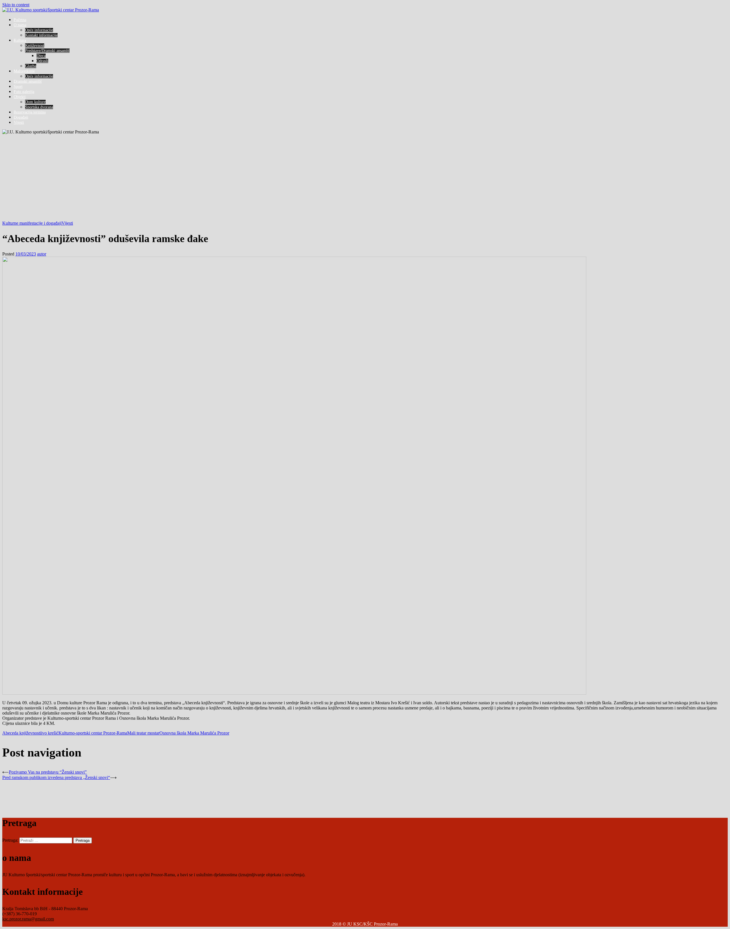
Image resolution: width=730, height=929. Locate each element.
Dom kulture (35, 102)
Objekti (20, 97)
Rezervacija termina (30, 112)
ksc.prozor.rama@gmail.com (28, 918)
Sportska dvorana (39, 107)
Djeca (41, 56)
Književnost (34, 45)
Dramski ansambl (28, 81)
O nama (20, 25)
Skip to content (15, 4)
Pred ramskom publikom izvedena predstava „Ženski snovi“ (56, 777)
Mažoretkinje (24, 71)
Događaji (21, 117)
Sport (18, 86)
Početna (20, 20)
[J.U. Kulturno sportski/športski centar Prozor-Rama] (50, 9)
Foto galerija (24, 92)
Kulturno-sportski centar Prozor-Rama (92, 733)
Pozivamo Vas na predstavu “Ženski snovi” (48, 772)
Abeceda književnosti (21, 733)
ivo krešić (49, 733)
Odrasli (42, 61)
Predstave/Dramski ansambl (47, 50)
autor (41, 253)
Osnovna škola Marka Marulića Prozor (194, 733)
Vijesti (19, 122)
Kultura (20, 40)
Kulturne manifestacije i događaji (32, 223)
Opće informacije (39, 30)
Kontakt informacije (41, 35)
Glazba (30, 66)
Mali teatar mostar (143, 733)
